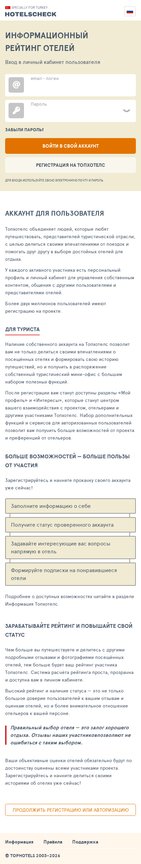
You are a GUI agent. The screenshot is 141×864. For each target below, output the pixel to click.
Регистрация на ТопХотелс (70, 165)
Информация (19, 841)
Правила (52, 841)
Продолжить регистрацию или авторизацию (71, 810)
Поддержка (85, 841)
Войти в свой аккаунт (70, 146)
